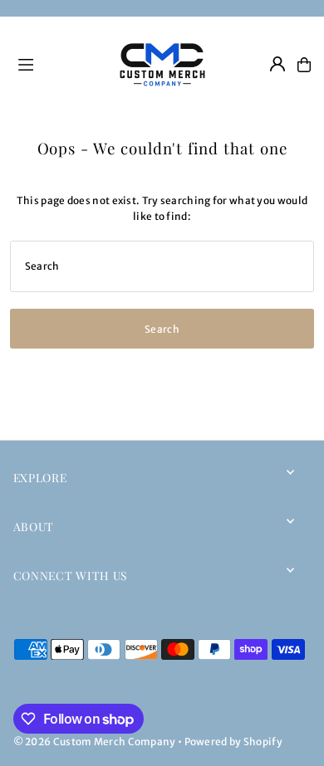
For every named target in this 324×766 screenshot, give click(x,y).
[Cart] (304, 64)
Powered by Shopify (233, 741)
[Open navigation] (57, 64)
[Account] (277, 63)
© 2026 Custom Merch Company (94, 741)
